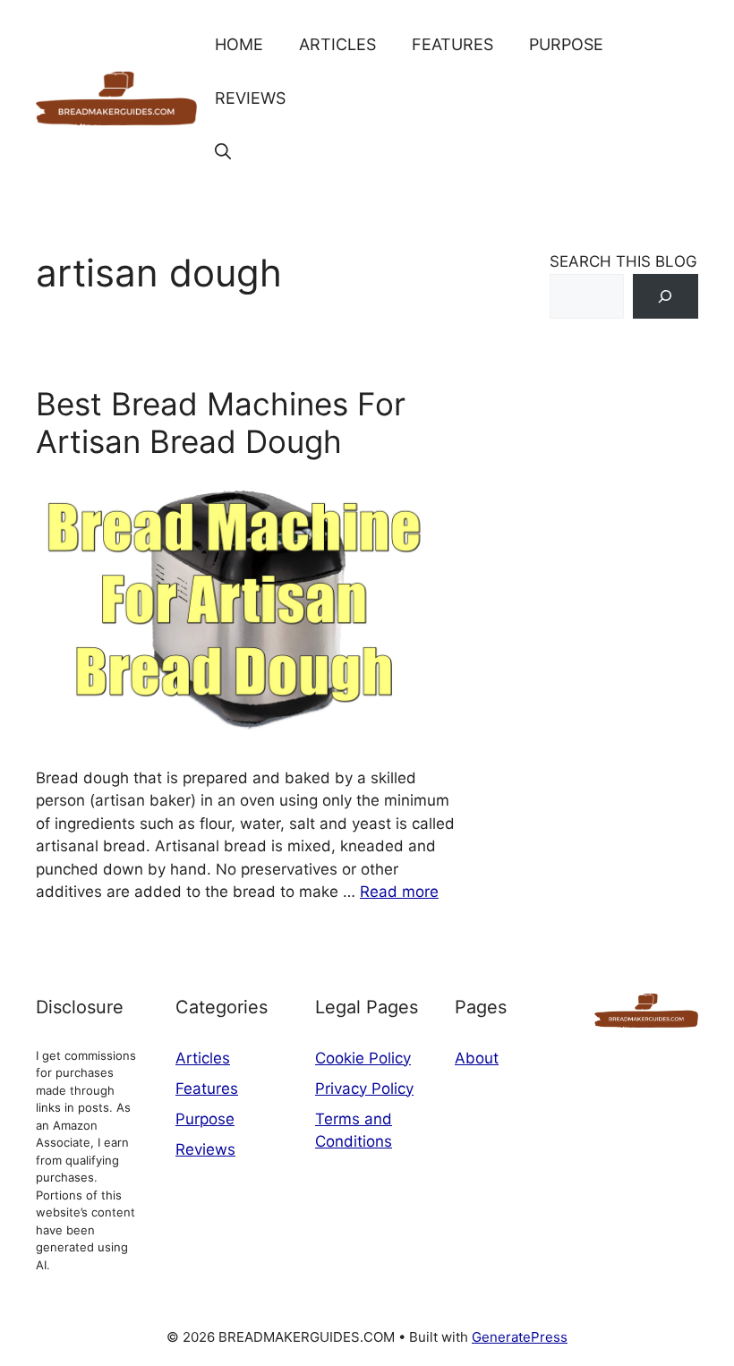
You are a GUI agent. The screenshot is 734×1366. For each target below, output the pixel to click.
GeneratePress (520, 1336)
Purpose (566, 44)
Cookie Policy (363, 1058)
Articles (337, 44)
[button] (223, 152)
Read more (399, 892)
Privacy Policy (364, 1088)
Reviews (250, 98)
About (477, 1058)
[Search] (665, 297)
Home (239, 44)
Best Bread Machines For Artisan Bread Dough (220, 422)
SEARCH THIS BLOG (623, 261)
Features (452, 44)
